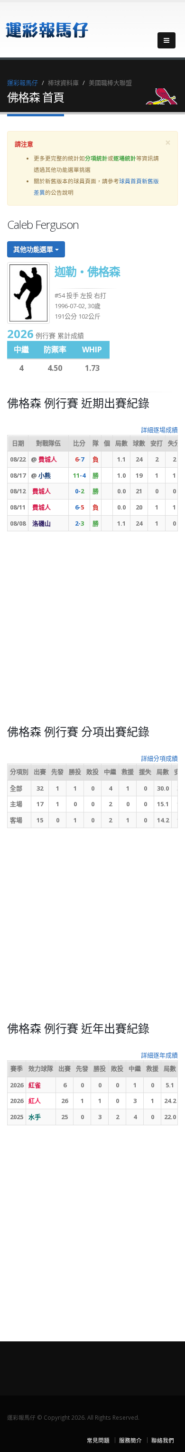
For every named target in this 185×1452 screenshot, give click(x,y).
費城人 (47, 459)
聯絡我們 (162, 1440)
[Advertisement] (92, 631)
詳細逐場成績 (159, 429)
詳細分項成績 (159, 758)
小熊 (44, 475)
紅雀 (34, 1085)
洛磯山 (41, 523)
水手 (34, 1117)
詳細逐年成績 (159, 1055)
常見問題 (98, 1440)
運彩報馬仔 (22, 82)
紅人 (34, 1100)
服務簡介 (130, 1440)
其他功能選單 (34, 249)
